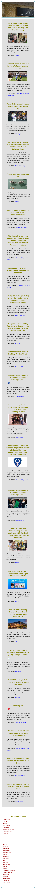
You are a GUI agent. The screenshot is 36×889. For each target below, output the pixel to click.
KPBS (17, 563)
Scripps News (19, 396)
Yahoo (17, 55)
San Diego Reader (21, 722)
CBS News (18, 202)
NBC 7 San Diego (20, 315)
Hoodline (18, 671)
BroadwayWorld (20, 367)
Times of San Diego (21, 227)
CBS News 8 (19, 437)
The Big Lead (19, 134)
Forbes (17, 343)
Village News (19, 801)
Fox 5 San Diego (20, 165)
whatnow (18, 642)
